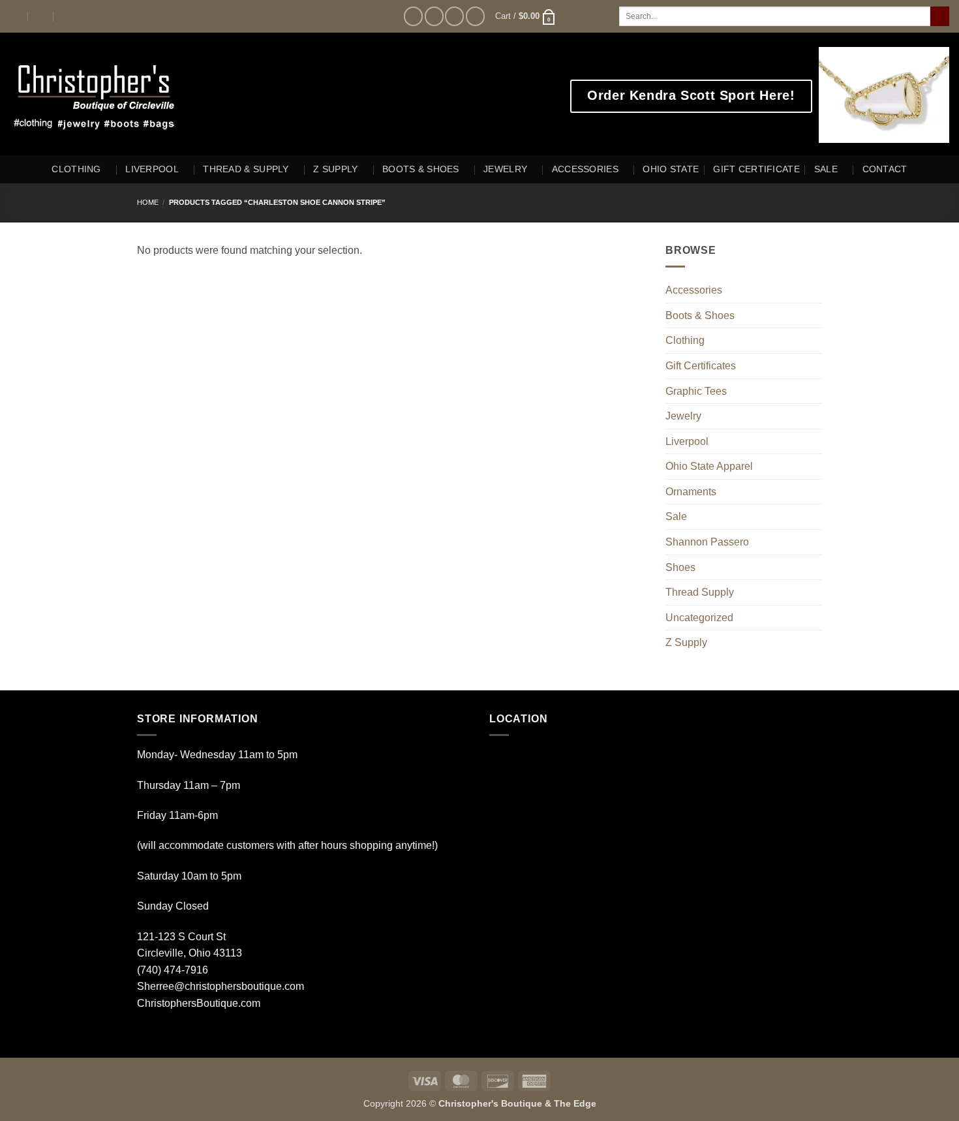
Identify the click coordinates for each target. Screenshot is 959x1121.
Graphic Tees (696, 391)
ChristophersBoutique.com (198, 1003)
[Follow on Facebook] (413, 16)
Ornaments (690, 491)
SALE (826, 169)
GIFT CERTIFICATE (756, 169)
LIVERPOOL (152, 169)
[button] (525, 16)
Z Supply (686, 642)
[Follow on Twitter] (454, 16)
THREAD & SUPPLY (245, 169)
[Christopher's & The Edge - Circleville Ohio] (135, 94)
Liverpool (686, 441)
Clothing (685, 340)
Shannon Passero (707, 541)
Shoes (680, 567)
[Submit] (939, 16)
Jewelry (683, 416)
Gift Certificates (700, 365)
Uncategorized (699, 617)
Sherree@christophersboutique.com (220, 986)
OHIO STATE (671, 169)
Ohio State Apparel (709, 466)
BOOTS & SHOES (420, 169)
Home (148, 202)
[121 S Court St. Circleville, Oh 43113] (15, 16)
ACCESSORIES (585, 169)
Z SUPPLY (335, 169)
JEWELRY (505, 169)
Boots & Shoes (700, 315)
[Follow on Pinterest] (475, 16)
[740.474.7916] (66, 16)
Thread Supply (699, 592)
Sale (676, 516)
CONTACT (884, 169)
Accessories (693, 290)
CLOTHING (76, 169)
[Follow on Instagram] (434, 16)
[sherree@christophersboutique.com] (41, 16)
